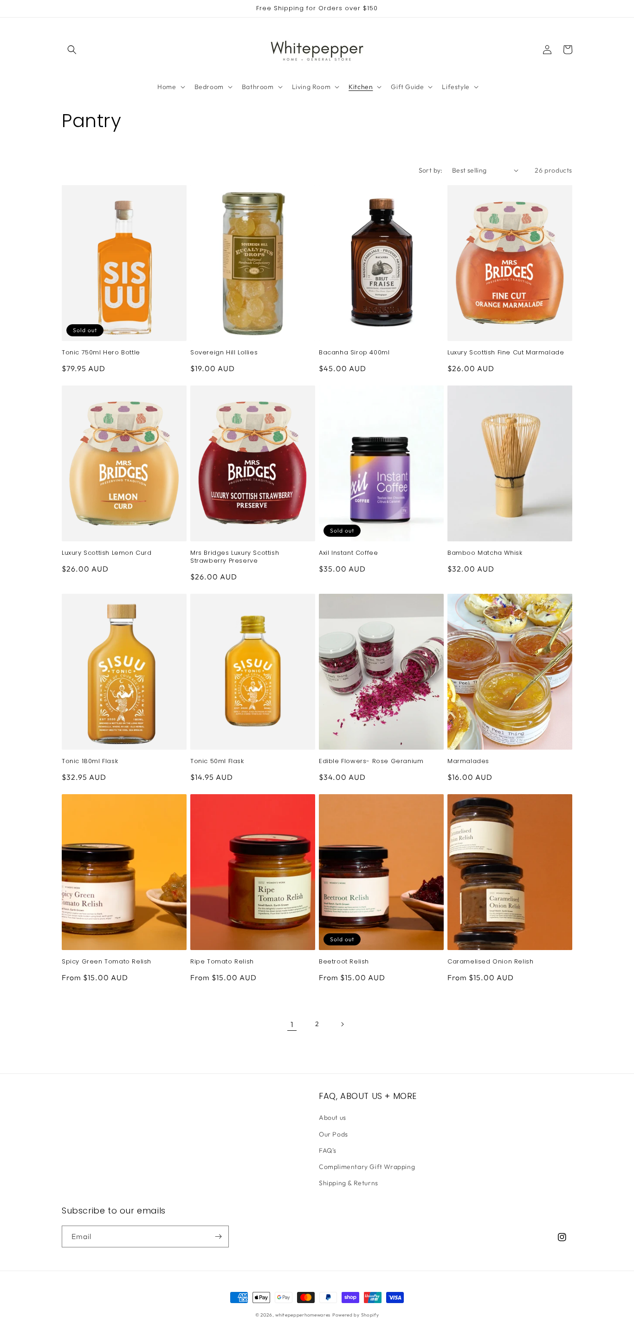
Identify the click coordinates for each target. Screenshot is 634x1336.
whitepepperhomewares (302, 1315)
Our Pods (333, 1134)
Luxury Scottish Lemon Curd (107, 553)
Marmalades (468, 761)
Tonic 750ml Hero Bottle (101, 353)
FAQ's (327, 1150)
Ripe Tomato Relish (222, 962)
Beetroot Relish (344, 962)
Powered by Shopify (355, 1315)
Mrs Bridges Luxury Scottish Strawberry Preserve (234, 557)
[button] (72, 49)
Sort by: (431, 170)
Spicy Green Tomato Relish (106, 962)
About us (332, 1117)
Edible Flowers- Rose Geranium (371, 761)
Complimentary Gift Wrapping (367, 1167)
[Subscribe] (218, 1236)
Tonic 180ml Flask (90, 761)
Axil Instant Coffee (348, 553)
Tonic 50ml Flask (217, 761)
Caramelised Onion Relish (490, 962)
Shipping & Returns (348, 1183)
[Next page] (342, 1024)
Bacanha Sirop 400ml (354, 353)
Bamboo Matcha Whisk (484, 553)
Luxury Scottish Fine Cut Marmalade (505, 353)
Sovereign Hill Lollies (224, 353)
